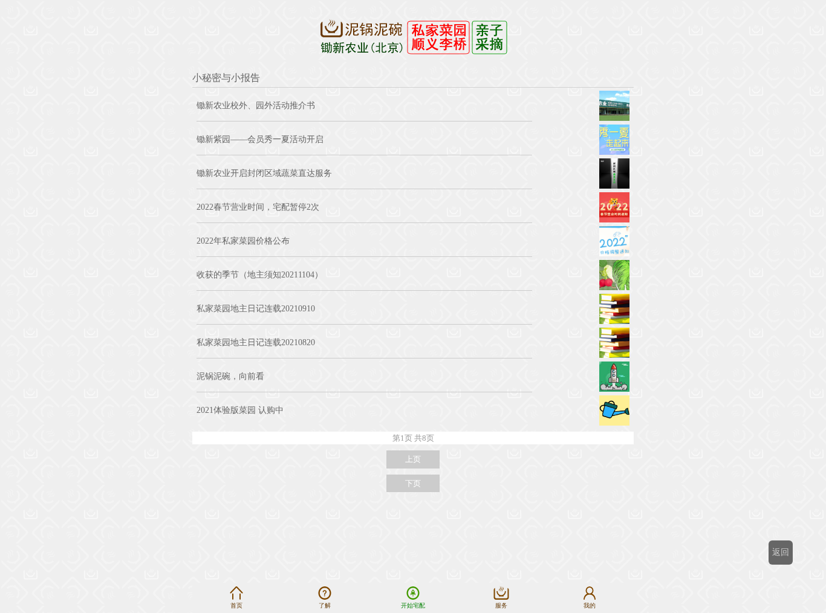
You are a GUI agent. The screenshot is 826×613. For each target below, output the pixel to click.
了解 (325, 605)
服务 (501, 605)
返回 (780, 552)
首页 (236, 605)
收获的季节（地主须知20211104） (260, 274)
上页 (413, 459)
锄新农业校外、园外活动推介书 (256, 105)
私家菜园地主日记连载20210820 (256, 342)
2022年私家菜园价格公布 (243, 240)
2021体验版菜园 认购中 (240, 410)
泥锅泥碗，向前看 (230, 376)
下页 (413, 483)
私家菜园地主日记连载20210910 (256, 308)
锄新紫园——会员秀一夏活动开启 (260, 139)
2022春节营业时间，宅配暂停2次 (258, 207)
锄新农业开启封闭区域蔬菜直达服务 (264, 173)
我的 (590, 605)
